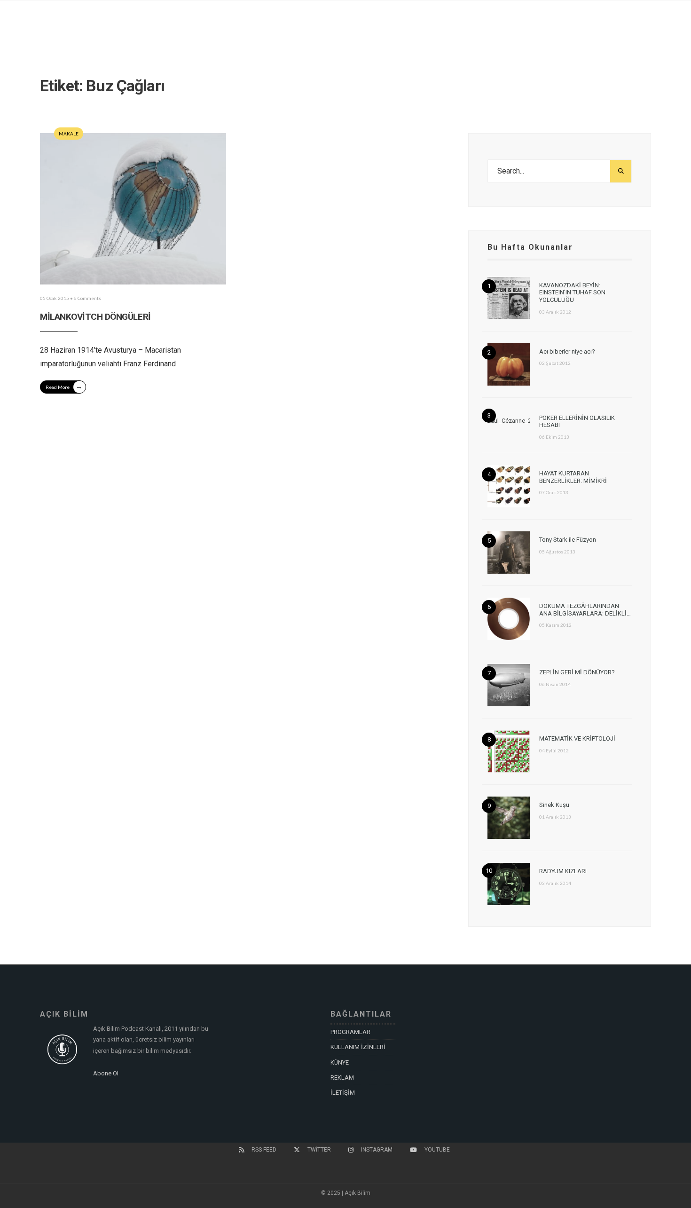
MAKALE (69, 133)
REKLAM (342, 1077)
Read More (64, 386)
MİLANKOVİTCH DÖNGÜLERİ (95, 316)
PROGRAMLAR (350, 1031)
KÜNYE (339, 1062)
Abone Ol (105, 1073)
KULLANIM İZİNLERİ (357, 1046)
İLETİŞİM (342, 1092)
